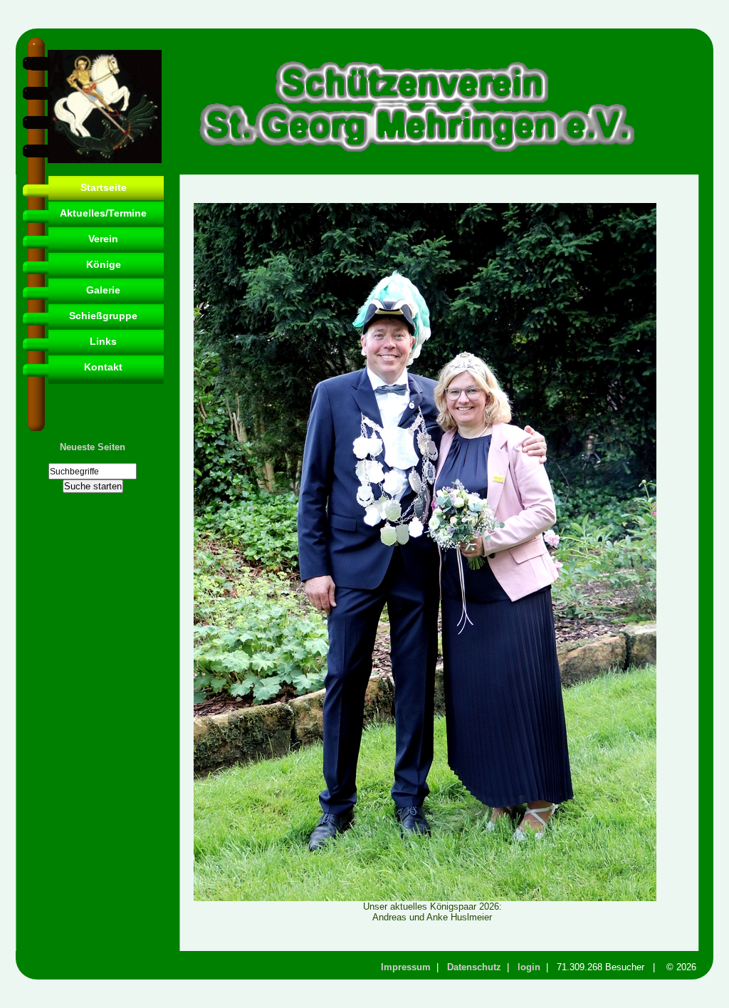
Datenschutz (474, 967)
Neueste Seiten (92, 447)
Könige (103, 264)
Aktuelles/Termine (103, 213)
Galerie (103, 290)
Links (103, 341)
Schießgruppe (103, 315)
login (529, 967)
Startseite (103, 187)
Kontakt (103, 367)
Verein (103, 238)
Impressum (406, 967)
